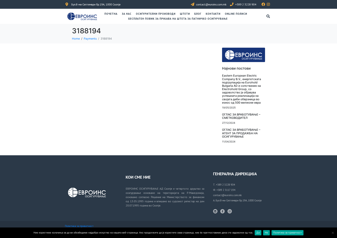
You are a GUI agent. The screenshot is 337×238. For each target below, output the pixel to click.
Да (258, 232)
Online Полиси (236, 13)
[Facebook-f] (222, 211)
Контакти (213, 13)
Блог (197, 13)
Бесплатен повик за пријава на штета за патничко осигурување (178, 18)
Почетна (110, 13)
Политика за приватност (79, 226)
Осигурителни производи (156, 13)
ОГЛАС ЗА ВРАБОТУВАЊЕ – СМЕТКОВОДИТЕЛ (241, 116)
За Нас (126, 13)
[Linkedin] (215, 211)
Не (266, 232)
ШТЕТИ (185, 13)
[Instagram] (229, 211)
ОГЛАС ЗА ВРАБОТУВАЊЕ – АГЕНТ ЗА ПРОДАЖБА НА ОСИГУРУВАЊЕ (241, 133)
